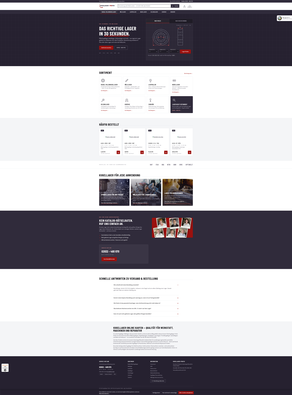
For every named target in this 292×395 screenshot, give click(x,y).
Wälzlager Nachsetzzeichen (156, 377)
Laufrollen (130, 368)
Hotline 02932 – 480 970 (187, 1)
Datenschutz (153, 368)
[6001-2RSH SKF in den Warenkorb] (142, 152)
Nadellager (130, 370)
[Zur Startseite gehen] (107, 5)
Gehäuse (130, 375)
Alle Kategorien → (188, 73)
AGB (151, 366)
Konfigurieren (156, 392)
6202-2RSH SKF (106, 143)
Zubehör (130, 377)
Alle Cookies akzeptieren (186, 392)
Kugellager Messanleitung (156, 375)
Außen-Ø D (162, 49)
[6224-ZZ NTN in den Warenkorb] (189, 152)
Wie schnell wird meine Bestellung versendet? (126, 285)
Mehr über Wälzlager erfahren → (141, 203)
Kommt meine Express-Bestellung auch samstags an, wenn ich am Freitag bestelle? (136, 298)
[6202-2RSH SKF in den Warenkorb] (118, 152)
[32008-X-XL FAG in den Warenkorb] (166, 152)
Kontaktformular (110, 371)
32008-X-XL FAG (153, 143)
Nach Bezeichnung (181, 21)
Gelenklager (130, 373)
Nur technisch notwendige (170, 392)
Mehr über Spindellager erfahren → (109, 203)
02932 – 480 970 (121, 47)
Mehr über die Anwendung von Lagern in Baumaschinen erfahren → (174, 202)
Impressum (153, 364)
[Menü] (8, 365)
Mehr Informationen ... (104, 393)
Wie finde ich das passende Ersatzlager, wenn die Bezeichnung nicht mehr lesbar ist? (137, 303)
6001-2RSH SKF (129, 143)
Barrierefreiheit (153, 370)
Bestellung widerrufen (159, 381)
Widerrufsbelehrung (154, 373)
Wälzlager (130, 366)
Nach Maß (158, 21)
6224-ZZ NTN (176, 143)
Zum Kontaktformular (109, 259)
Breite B (173, 49)
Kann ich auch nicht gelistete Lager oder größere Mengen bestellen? (132, 314)
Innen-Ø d (152, 49)
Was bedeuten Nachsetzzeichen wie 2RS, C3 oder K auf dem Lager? (132, 308)
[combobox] (144, 6)
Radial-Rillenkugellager (133, 364)
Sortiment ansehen (106, 47)
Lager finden (185, 51)
